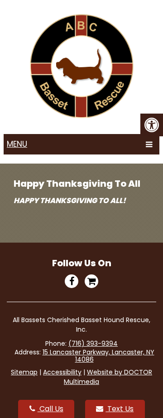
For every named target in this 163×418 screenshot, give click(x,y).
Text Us (119, 408)
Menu (17, 144)
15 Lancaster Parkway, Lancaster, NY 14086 (98, 356)
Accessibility (62, 372)
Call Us (50, 408)
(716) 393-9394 (93, 343)
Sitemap (24, 372)
